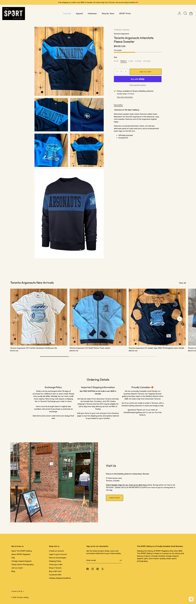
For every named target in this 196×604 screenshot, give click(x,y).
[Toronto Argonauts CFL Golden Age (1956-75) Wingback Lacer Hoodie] (157, 317)
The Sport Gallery (23, 597)
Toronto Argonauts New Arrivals (32, 282)
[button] (16, 318)
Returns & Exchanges (57, 558)
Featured (67, 13)
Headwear (92, 13)
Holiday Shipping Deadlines (60, 578)
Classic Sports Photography (22, 564)
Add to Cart (146, 72)
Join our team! (17, 568)
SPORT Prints (125, 13)
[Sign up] (120, 560)
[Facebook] (87, 569)
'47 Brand (117, 30)
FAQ (13, 558)
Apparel (79, 13)
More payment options (138, 85)
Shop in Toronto (55, 568)
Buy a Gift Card (55, 571)
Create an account (56, 551)
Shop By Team (108, 13)
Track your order (55, 564)
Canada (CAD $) (16, 591)
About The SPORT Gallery (21, 551)
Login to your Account (58, 554)
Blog (13, 571)
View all (182, 283)
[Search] (185, 13)
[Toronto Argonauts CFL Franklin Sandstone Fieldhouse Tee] (38, 317)
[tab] (119, 105)
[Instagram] (92, 569)
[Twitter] (102, 569)
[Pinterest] (97, 569)
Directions (114, 498)
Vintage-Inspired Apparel (21, 561)
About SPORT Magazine (20, 554)
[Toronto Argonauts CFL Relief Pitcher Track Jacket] (98, 317)
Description (118, 105)
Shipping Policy (55, 561)
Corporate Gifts (55, 575)
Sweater (126, 30)
